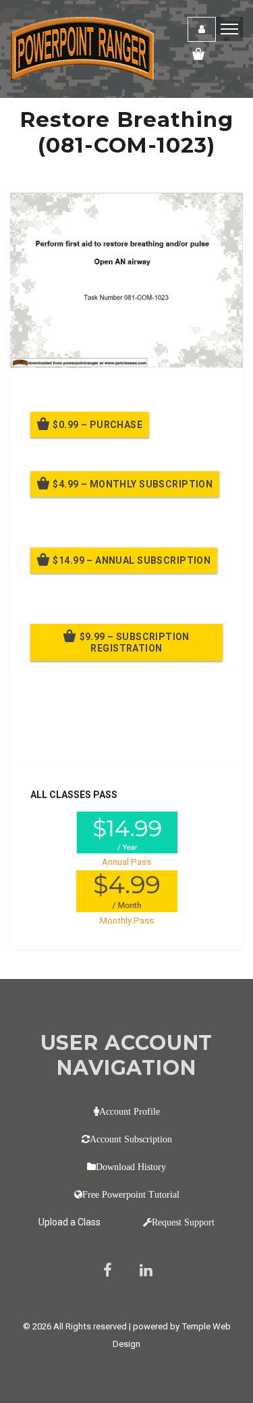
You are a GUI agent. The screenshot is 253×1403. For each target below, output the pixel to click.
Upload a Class (69, 1222)
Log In (129, 737)
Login (202, 29)
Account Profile (129, 1111)
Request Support (183, 1222)
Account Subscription (131, 1139)
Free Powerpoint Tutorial (130, 1194)
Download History (131, 1166)
